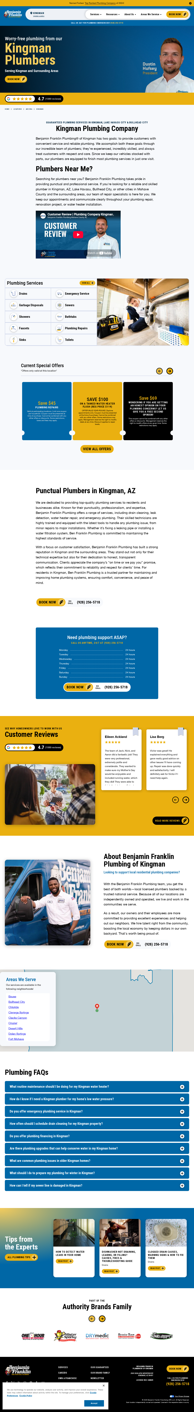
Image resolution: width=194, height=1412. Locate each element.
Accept (94, 1403)
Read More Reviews (167, 820)
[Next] (169, 371)
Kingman (39, 109)
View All (86, 283)
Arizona (29, 109)
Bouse (12, 996)
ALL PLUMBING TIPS (19, 1257)
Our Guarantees (100, 1367)
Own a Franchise (67, 1378)
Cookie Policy (25, 1395)
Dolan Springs (17, 1033)
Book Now (175, 14)
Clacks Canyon (17, 1017)
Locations (17, 109)
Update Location (38, 16)
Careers (62, 1373)
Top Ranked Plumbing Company (100, 3)
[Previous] (159, 371)
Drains (105, 1265)
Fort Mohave (16, 1039)
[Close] (103, 1385)
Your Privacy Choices (182, 1396)
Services (63, 1367)
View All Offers (97, 449)
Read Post (63, 1261)
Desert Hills (15, 1028)
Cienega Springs (18, 1012)
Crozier (12, 1023)
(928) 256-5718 (116, 23)
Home (7, 109)
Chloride (13, 1007)
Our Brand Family (100, 1373)
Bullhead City (16, 1001)
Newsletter (97, 1378)
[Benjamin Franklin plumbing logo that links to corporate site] (13, 14)
